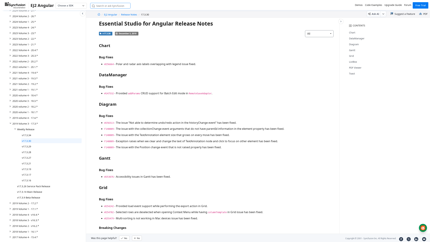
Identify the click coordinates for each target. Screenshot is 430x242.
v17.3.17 (26, 174)
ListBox (353, 61)
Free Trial (420, 5)
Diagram (354, 44)
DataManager (356, 38)
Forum (407, 5)
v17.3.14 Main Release (29, 191)
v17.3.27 (26, 157)
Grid (351, 55)
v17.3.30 (26, 141)
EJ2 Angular (111, 14)
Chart (352, 32)
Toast (352, 73)
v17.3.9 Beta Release (28, 197)
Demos (359, 5)
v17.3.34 (26, 135)
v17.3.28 (26, 152)
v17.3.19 (26, 169)
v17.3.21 (26, 163)
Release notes (129, 14)
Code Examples (373, 5)
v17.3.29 (26, 146)
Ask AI (375, 13)
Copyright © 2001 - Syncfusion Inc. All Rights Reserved (370, 238)
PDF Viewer (355, 67)
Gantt (352, 50)
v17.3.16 (26, 180)
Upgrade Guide (393, 5)
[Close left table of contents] (83, 14)
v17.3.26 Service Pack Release (33, 186)
